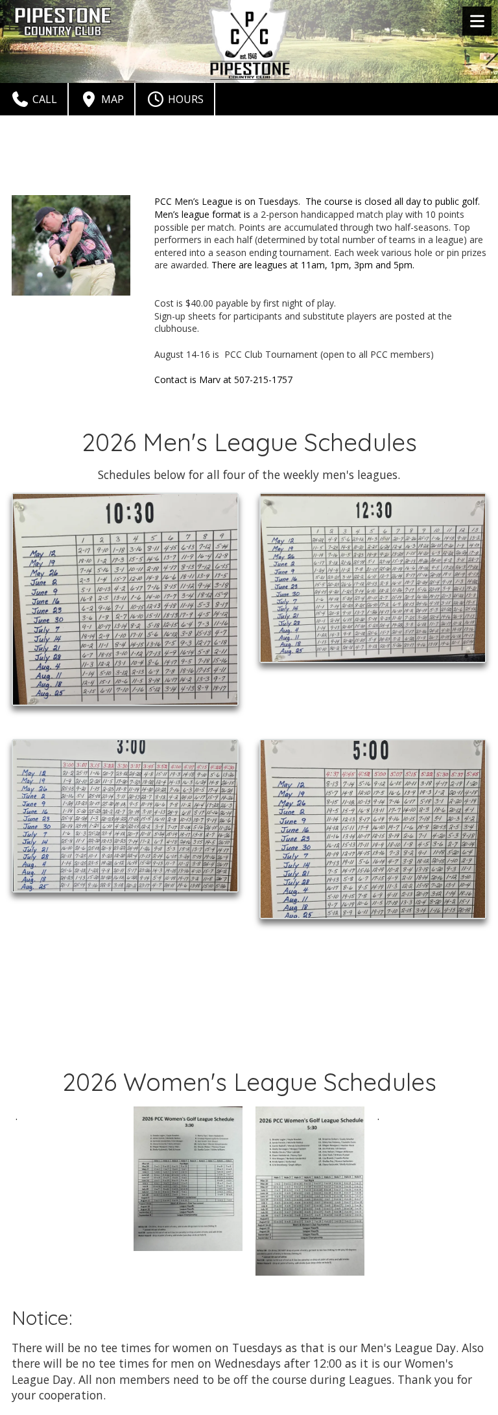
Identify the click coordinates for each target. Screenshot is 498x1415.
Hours (184, 99)
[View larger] (125, 599)
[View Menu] (477, 21)
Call (43, 99)
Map (111, 99)
